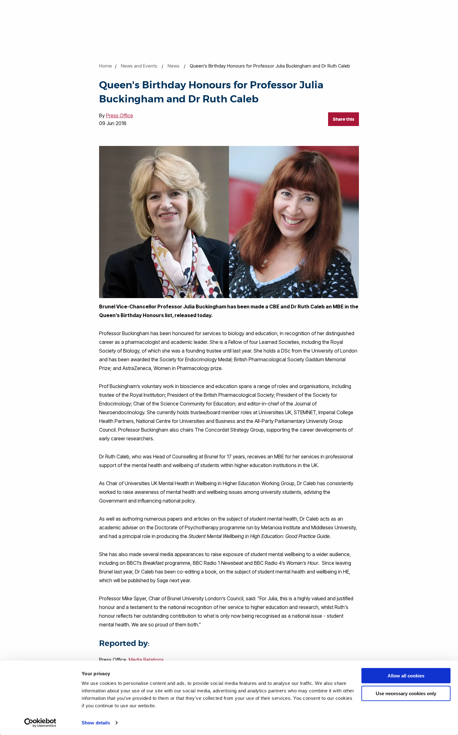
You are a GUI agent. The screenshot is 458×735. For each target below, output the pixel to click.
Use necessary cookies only (406, 693)
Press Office (119, 115)
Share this (343, 119)
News (173, 66)
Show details (96, 722)
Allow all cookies (406, 675)
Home (105, 66)
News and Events (139, 66)
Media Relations (146, 660)
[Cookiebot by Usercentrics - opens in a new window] (40, 723)
